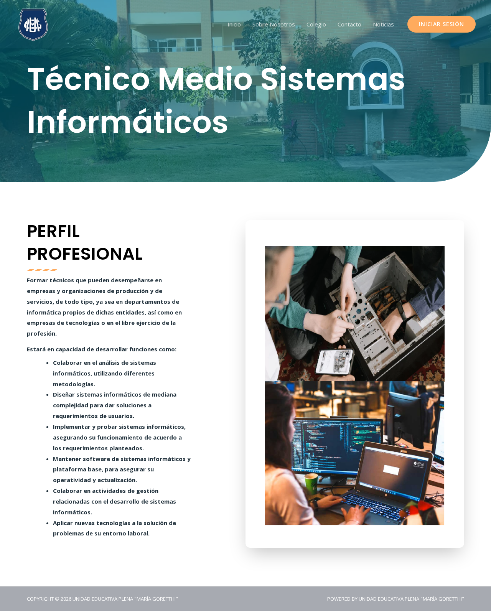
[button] (441, 24)
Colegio (316, 24)
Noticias (383, 24)
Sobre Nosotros (273, 24)
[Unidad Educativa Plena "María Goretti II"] (33, 23)
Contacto (349, 24)
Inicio (234, 24)
